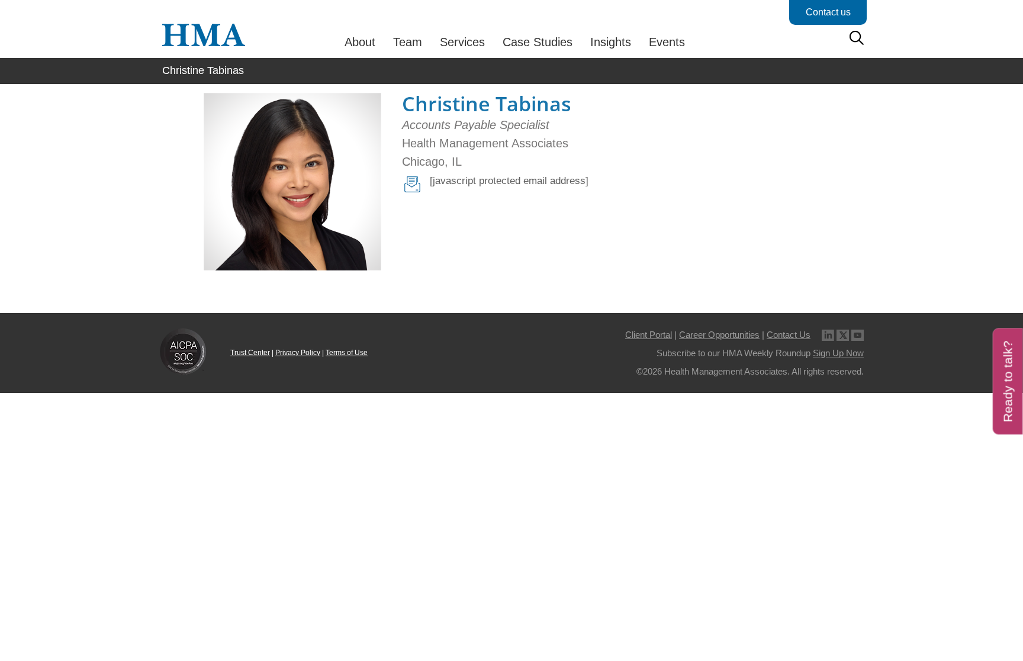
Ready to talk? (1008, 381)
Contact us (828, 12)
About (360, 42)
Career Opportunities (719, 335)
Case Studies (537, 42)
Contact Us (788, 335)
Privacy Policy (297, 353)
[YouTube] (857, 335)
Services (462, 42)
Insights (610, 42)
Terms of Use (347, 353)
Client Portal (648, 335)
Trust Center (250, 353)
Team (407, 42)
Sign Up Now (838, 353)
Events (667, 42)
